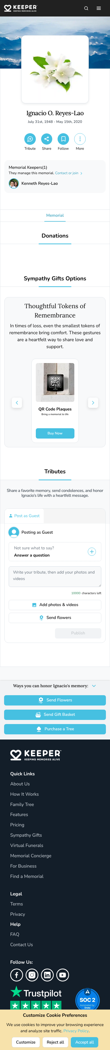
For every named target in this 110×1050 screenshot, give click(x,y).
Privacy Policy (76, 1031)
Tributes (54, 471)
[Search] (86, 8)
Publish (78, 633)
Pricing (17, 825)
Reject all (55, 1042)
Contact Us (21, 945)
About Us (20, 784)
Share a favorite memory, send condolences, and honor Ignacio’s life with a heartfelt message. (55, 493)
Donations (55, 236)
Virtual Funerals (26, 846)
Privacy (17, 914)
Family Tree (22, 805)
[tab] (24, 516)
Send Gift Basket (59, 714)
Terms (16, 904)
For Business (23, 866)
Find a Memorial (26, 876)
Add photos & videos (58, 605)
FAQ (14, 934)
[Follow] (63, 139)
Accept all (84, 1042)
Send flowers (59, 617)
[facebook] (16, 975)
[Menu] (98, 8)
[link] (55, 401)
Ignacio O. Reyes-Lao (55, 113)
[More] (80, 139)
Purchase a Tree (59, 729)
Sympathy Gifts (26, 835)
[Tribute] (30, 139)
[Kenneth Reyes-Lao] (14, 183)
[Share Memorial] (46, 139)
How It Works (24, 794)
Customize (26, 1042)
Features (19, 815)
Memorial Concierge (30, 856)
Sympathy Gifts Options (55, 278)
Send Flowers (59, 700)
